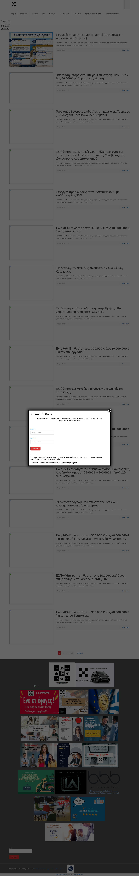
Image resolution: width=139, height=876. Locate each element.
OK (110, 410)
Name (32, 429)
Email (33, 438)
